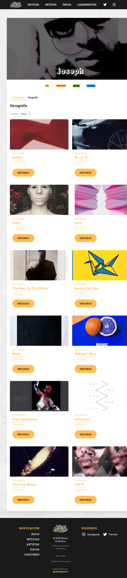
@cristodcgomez (60, 571)
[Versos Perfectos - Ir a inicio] (16, 4)
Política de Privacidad (60, 561)
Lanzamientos (86, 4)
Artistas (50, 4)
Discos (67, 4)
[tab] (18, 97)
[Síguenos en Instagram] (114, 4)
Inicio (35, 534)
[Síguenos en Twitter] (105, 4)
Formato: (14, 113)
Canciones (31, 554)
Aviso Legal (60, 556)
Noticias (33, 4)
